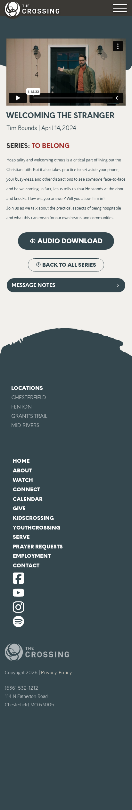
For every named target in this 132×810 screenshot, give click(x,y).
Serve (21, 537)
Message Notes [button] (33, 285)
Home (21, 461)
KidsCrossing (33, 518)
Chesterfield (28, 397)
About (22, 471)
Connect (26, 490)
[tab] (66, 285)
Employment (32, 556)
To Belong (51, 146)
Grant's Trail (29, 416)
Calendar (28, 499)
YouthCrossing (36, 528)
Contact (26, 566)
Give (19, 508)
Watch (23, 480)
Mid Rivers (25, 425)
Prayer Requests (38, 547)
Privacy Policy (56, 672)
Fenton (21, 407)
